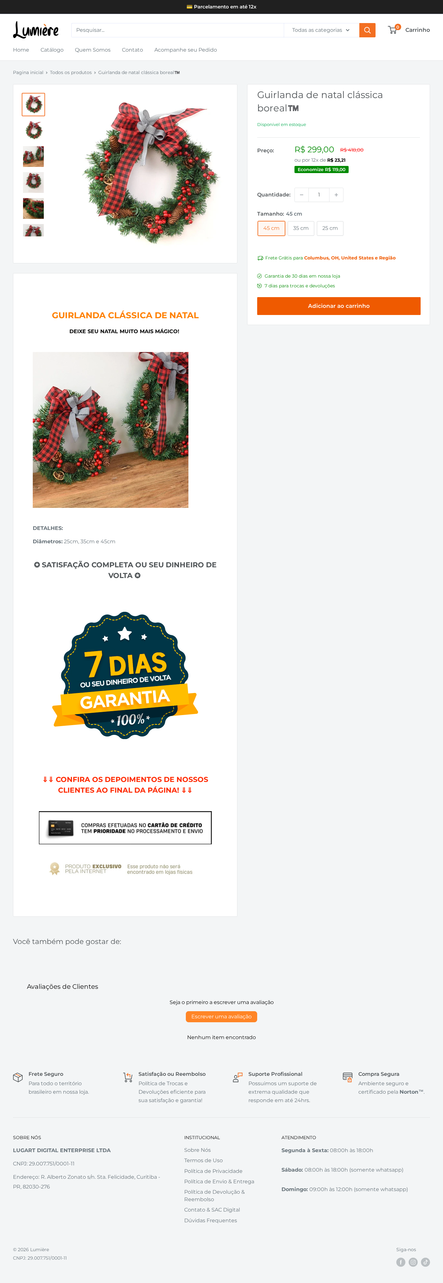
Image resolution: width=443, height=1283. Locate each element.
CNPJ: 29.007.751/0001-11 (40, 1258)
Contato (132, 50)
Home (21, 50)
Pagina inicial (28, 72)
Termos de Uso (203, 1160)
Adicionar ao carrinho (339, 306)
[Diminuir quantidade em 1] (301, 195)
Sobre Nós (197, 1150)
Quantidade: (274, 195)
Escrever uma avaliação (221, 1016)
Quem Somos (93, 50)
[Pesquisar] (367, 30)
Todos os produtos (71, 72)
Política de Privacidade (213, 1171)
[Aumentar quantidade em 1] (336, 195)
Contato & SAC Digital (212, 1210)
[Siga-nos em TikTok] (425, 1261)
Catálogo (52, 50)
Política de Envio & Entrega (219, 1181)
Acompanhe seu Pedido (185, 50)
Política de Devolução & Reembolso (214, 1195)
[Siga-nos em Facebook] (400, 1261)
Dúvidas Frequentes (210, 1220)
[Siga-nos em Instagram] (413, 1261)
